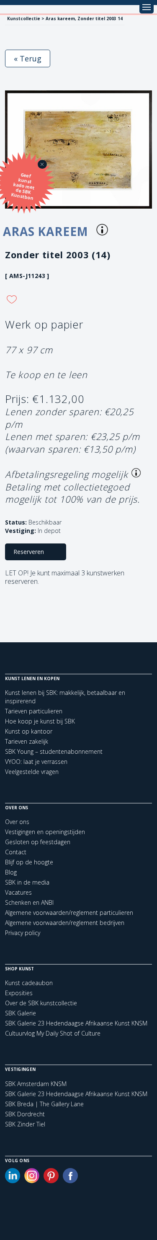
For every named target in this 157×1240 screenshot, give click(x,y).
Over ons (17, 822)
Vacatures (18, 892)
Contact (15, 852)
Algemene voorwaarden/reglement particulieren (69, 913)
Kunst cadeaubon (29, 983)
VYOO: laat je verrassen (36, 762)
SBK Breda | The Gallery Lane (44, 1104)
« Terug (27, 58)
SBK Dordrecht (25, 1114)
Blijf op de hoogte (29, 862)
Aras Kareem (47, 231)
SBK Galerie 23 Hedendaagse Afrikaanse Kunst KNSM (76, 1023)
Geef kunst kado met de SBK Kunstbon (22, 186)
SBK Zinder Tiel (25, 1124)
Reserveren (28, 552)
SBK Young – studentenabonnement (54, 751)
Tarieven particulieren (33, 711)
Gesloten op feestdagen (37, 842)
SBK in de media (27, 882)
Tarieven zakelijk (26, 741)
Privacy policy (22, 933)
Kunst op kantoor (28, 731)
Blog (11, 872)
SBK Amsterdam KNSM (36, 1084)
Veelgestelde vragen (32, 772)
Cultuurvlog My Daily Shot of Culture (52, 1033)
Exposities (19, 993)
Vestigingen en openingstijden (45, 832)
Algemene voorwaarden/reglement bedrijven (64, 923)
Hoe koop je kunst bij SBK (40, 721)
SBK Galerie (20, 1013)
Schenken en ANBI (29, 902)
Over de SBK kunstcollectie (41, 1003)
